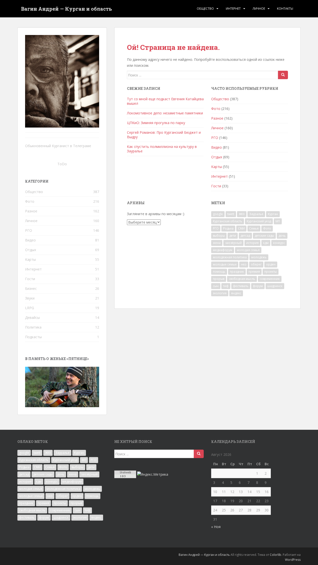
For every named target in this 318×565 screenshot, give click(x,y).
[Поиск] (283, 75)
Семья (254, 228)
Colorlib (275, 555)
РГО (214, 137)
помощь (219, 271)
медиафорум (222, 250)
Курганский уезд (259, 221)
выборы (219, 235)
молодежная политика (230, 257)
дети (232, 235)
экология (220, 293)
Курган (273, 214)
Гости (216, 186)
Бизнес (31, 288)
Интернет (233, 8)
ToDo (62, 164)
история (252, 243)
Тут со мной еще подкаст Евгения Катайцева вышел (165, 101)
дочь (282, 235)
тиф (226, 286)
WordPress (293, 560)
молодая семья (248, 250)
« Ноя (216, 526)
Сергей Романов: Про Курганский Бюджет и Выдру (164, 134)
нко (243, 264)
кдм (266, 243)
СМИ (241, 228)
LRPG (29, 307)
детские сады (264, 235)
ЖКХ (242, 214)
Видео (216, 147)
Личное (259, 8)
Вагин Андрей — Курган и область (66, 8)
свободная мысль (242, 279)
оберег (256, 264)
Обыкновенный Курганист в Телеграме (58, 145)
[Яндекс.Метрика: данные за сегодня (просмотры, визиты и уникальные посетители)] (152, 474)
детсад (245, 235)
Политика (33, 327)
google (218, 214)
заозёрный (233, 243)
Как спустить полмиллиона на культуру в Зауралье (162, 148)
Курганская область (227, 221)
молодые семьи (225, 264)
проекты (270, 271)
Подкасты (33, 336)
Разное (217, 118)
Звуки (30, 298)
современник (270, 279)
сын (216, 286)
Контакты (285, 8)
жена (217, 243)
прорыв (218, 279)
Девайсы (32, 317)
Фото (215, 108)
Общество (205, 8)
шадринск (274, 286)
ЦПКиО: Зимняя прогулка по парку (156, 122)
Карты (216, 166)
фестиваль (240, 286)
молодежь (259, 257)
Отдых (216, 157)
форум (258, 286)
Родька (228, 228)
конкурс (279, 243)
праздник (237, 271)
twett (230, 214)
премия (254, 271)
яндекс (236, 293)
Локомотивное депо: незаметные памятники (165, 113)
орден (271, 264)
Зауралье (256, 214)
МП (278, 221)
